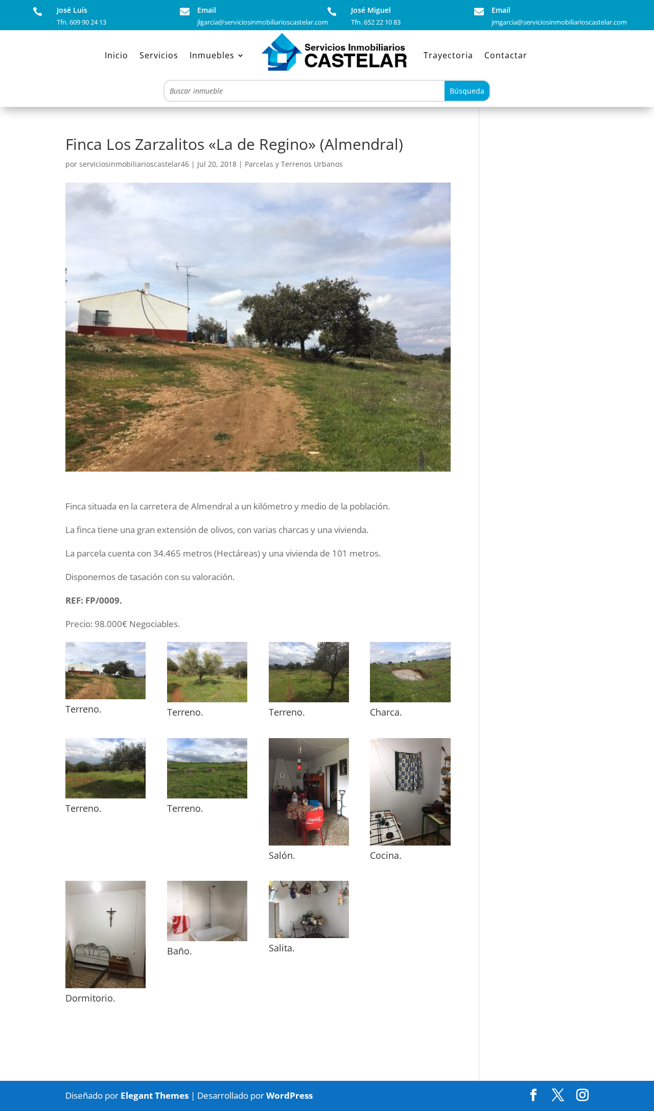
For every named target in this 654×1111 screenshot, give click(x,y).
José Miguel (371, 10)
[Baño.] (207, 941)
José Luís (72, 10)
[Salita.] (309, 938)
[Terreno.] (105, 699)
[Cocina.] (410, 845)
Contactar (505, 55)
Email (206, 10)
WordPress (289, 1095)
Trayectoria (448, 55)
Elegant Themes (155, 1095)
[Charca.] (410, 702)
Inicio (116, 55)
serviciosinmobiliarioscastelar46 (134, 164)
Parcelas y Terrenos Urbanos (294, 164)
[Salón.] (309, 845)
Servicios (158, 55)
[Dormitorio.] (105, 988)
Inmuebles (212, 55)
